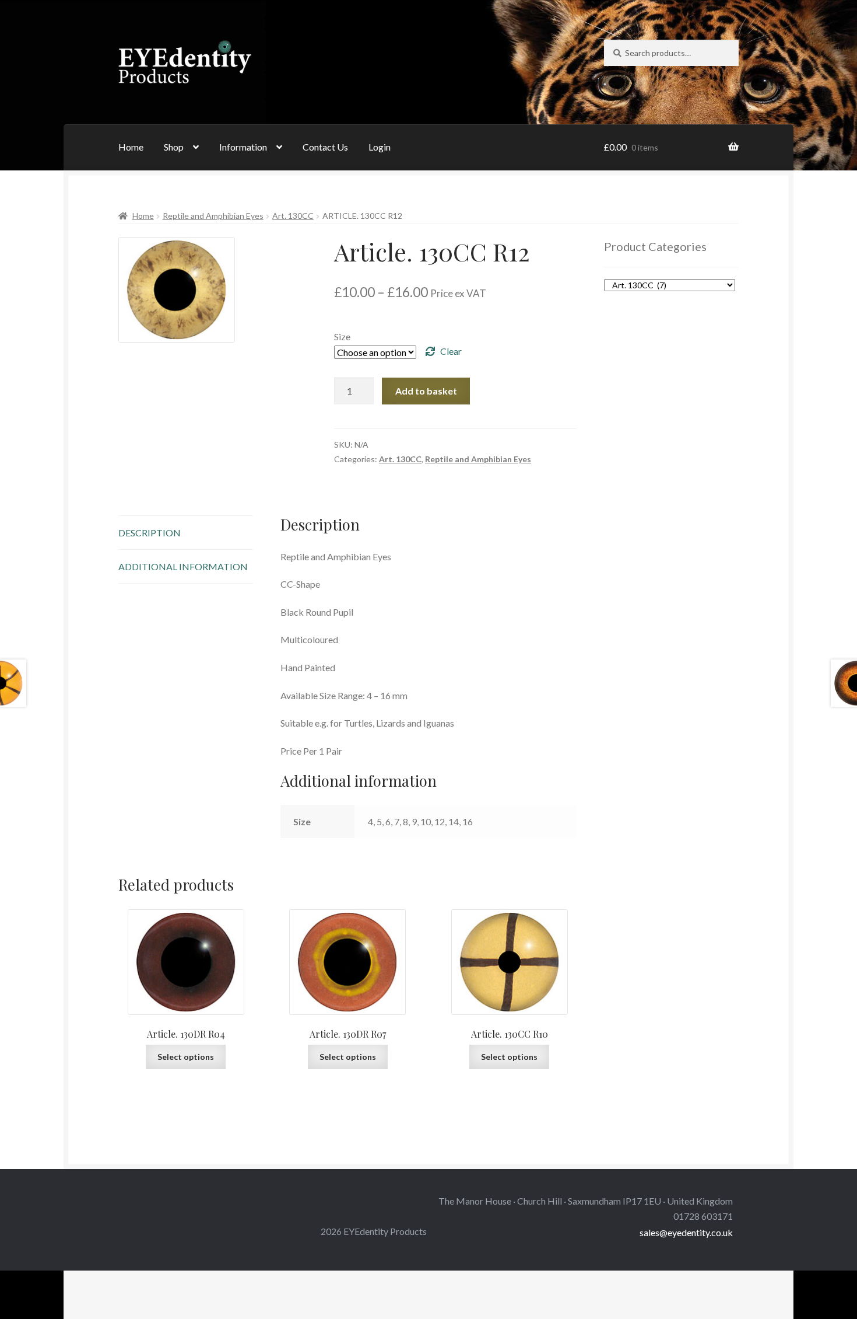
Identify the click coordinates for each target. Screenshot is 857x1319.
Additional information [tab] (183, 566)
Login (379, 146)
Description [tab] (149, 532)
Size (342, 336)
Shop (174, 146)
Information (243, 146)
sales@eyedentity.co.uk (686, 1232)
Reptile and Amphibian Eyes (213, 216)
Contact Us (325, 146)
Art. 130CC (293, 216)
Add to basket (426, 390)
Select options (185, 1057)
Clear (451, 351)
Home (130, 146)
